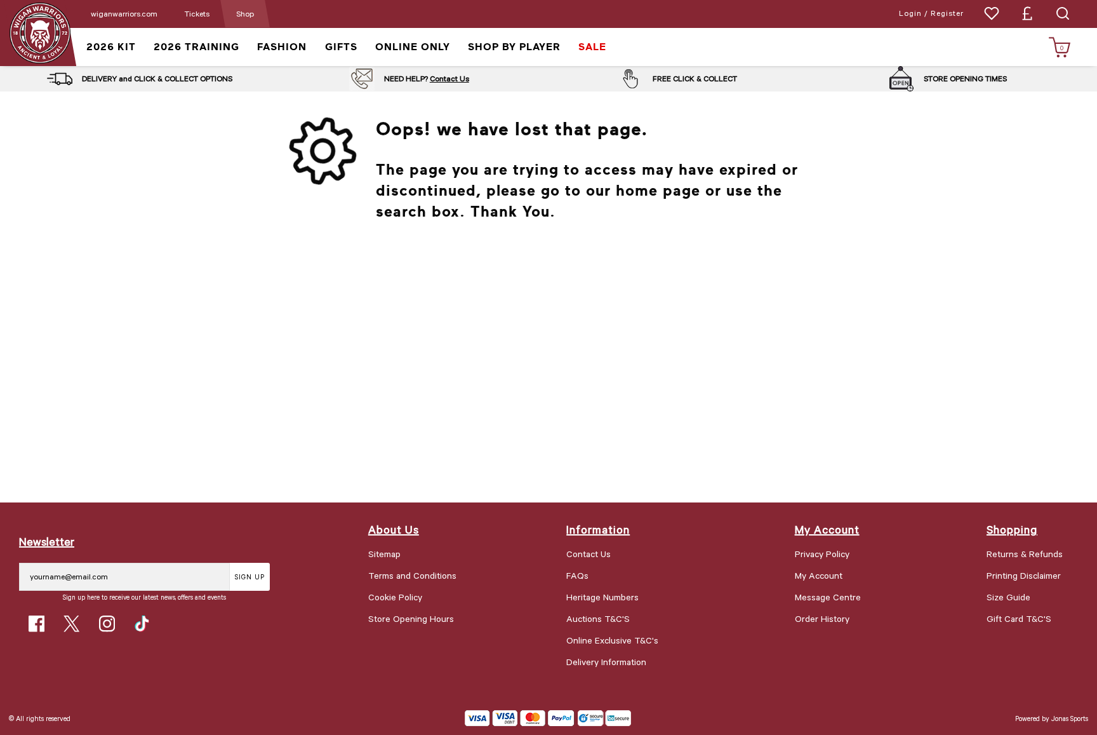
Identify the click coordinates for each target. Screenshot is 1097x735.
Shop (245, 13)
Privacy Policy (822, 553)
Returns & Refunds (1025, 553)
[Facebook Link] (36, 623)
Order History (822, 618)
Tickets (196, 13)
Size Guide (1008, 596)
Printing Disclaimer (1024, 575)
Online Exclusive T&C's (612, 640)
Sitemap (384, 553)
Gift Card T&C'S (1019, 618)
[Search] (1062, 13)
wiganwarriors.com (124, 13)
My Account (818, 575)
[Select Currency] (1027, 13)
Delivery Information (606, 661)
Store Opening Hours (411, 618)
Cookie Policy (395, 596)
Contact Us (449, 78)
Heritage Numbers (602, 596)
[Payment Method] (519, 718)
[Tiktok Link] (142, 623)
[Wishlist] (991, 13)
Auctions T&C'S (598, 618)
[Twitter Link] (71, 623)
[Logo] (39, 32)
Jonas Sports (1069, 718)
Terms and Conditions (412, 575)
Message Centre (828, 596)
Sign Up (250, 576)
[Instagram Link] (107, 623)
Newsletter (46, 541)
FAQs (577, 575)
